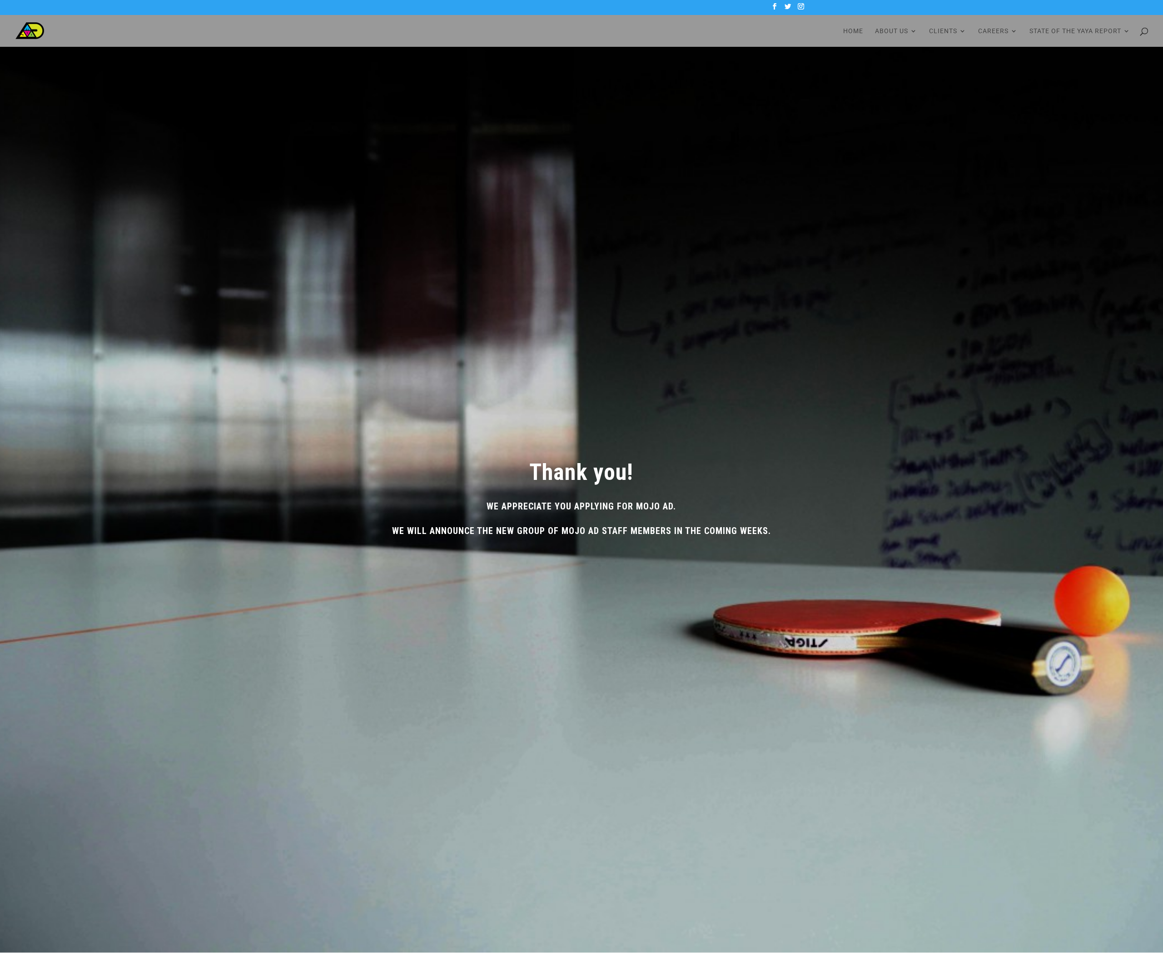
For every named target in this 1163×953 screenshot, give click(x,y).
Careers (993, 31)
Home (853, 31)
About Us (891, 31)
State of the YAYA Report (1075, 31)
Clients (943, 31)
